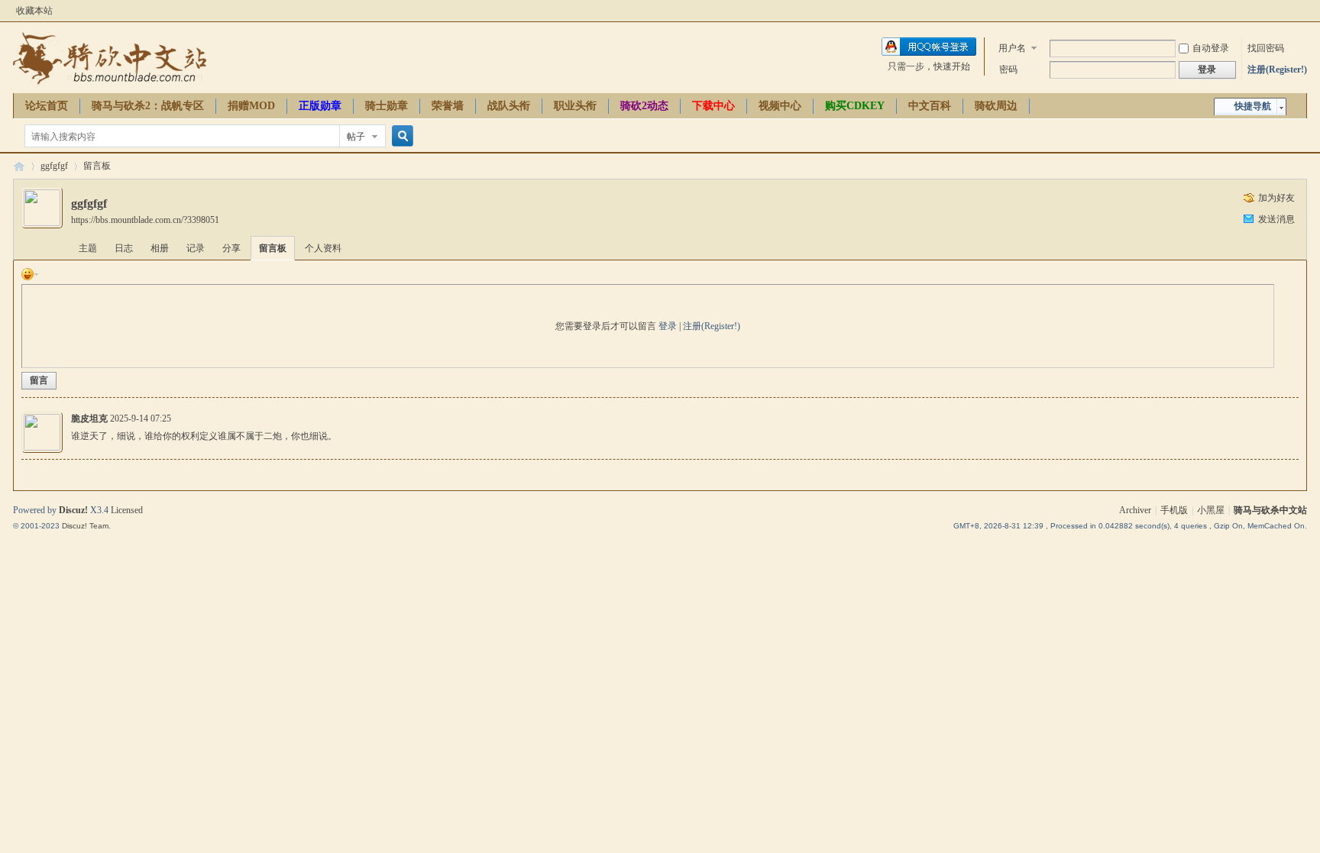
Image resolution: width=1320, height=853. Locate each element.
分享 (231, 248)
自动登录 (1210, 48)
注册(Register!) (1277, 69)
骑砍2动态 (644, 105)
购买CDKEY (855, 105)
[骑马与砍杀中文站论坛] (109, 84)
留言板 (97, 165)
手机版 (1174, 510)
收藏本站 (34, 10)
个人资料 (323, 248)
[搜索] (400, 136)
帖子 (356, 136)
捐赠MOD (251, 105)
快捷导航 (1252, 106)
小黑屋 (1211, 510)
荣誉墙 (448, 105)
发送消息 (1276, 219)
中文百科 (929, 105)
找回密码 (1265, 48)
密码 (1008, 69)
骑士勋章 (386, 105)
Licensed (127, 510)
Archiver (1135, 510)
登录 (667, 326)
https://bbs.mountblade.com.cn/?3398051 (145, 220)
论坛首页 (46, 105)
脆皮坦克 (89, 418)
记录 (195, 248)
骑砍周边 (996, 105)
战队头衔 (508, 105)
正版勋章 (320, 105)
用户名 (1012, 48)
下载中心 (713, 105)
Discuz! (73, 510)
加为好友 (1276, 197)
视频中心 (780, 105)
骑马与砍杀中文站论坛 (19, 166)
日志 (124, 248)
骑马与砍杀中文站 (1270, 510)
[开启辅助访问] (1303, 11)
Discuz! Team (85, 526)
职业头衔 (575, 105)
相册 (159, 248)
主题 (88, 248)
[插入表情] (29, 273)
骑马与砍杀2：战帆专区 (148, 105)
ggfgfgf (54, 165)
